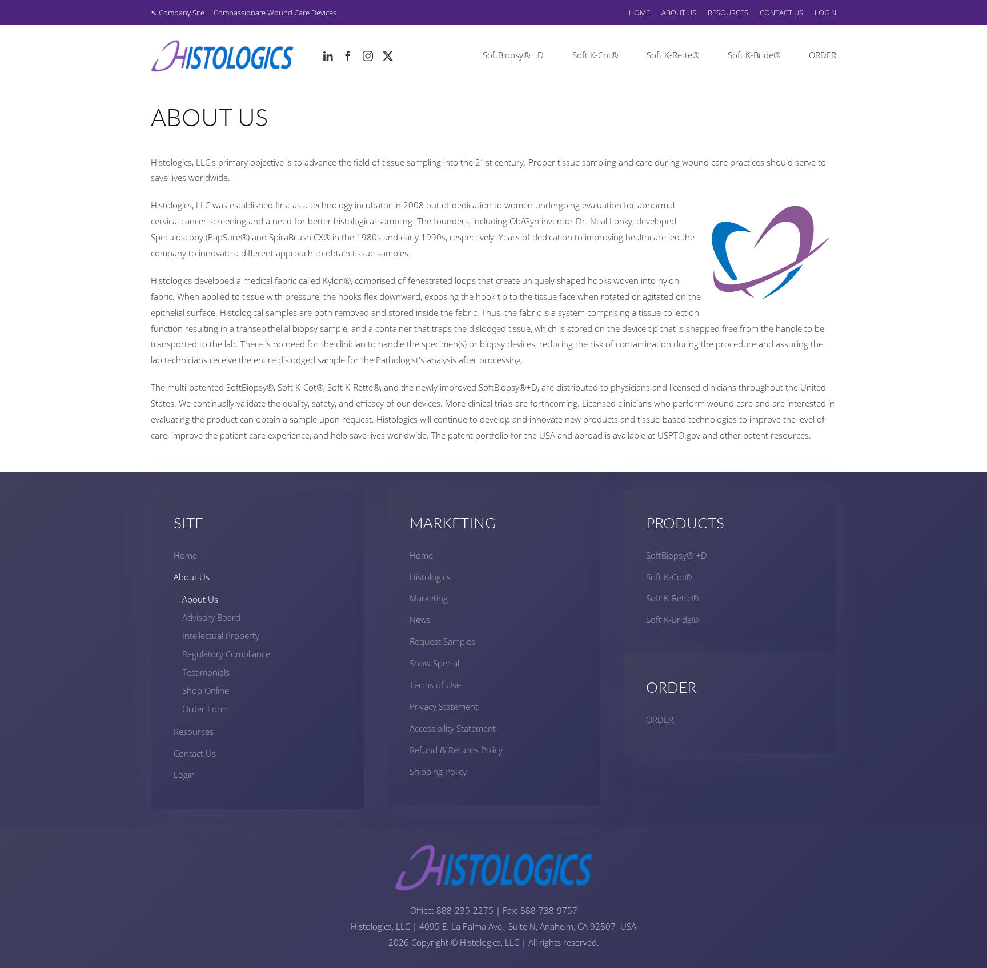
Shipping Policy (438, 771)
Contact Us (781, 12)
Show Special (434, 663)
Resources (194, 731)
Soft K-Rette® (673, 55)
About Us (192, 577)
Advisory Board (211, 617)
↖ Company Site (177, 12)
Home (639, 12)
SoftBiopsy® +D (513, 55)
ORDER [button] (822, 55)
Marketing (429, 598)
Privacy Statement (444, 706)
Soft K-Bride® (754, 55)
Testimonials (206, 672)
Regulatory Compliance (226, 654)
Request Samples (442, 641)
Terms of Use (435, 684)
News (420, 619)
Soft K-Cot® (595, 55)
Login (825, 12)
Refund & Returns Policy (456, 750)
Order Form (205, 708)
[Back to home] (222, 55)
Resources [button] (728, 12)
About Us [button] (678, 12)
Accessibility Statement (453, 728)
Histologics (430, 577)
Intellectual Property (220, 635)
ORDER (659, 719)
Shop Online (205, 690)
